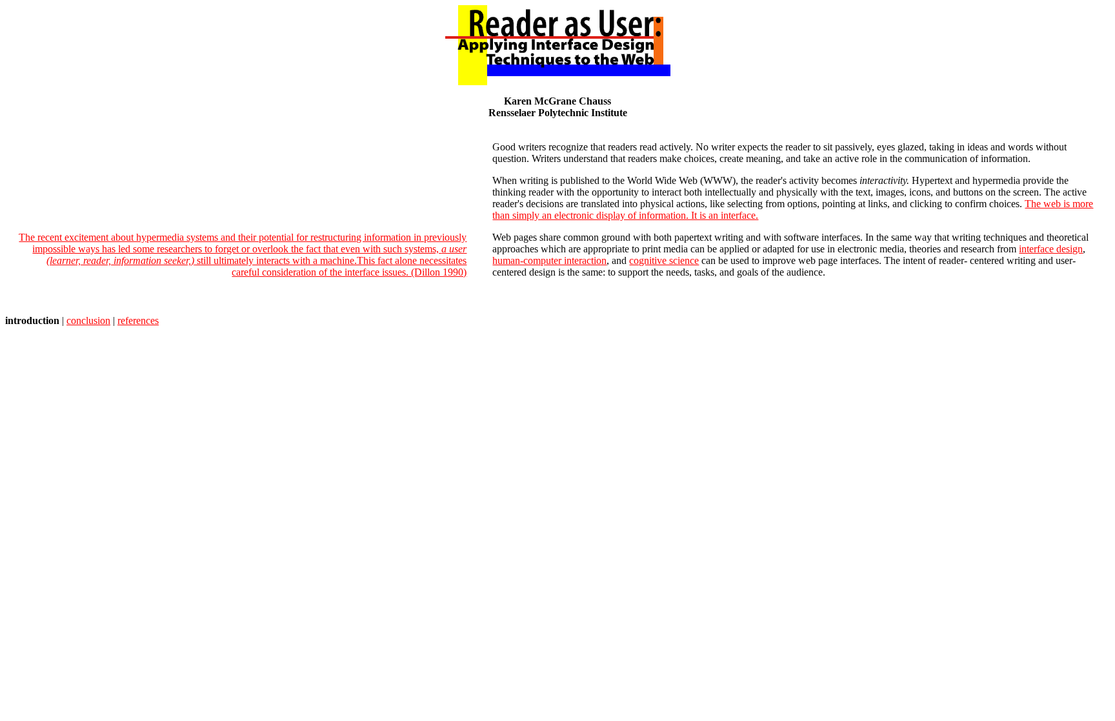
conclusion (88, 320)
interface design (1051, 248)
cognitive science (664, 260)
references (138, 320)
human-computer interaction (549, 260)
